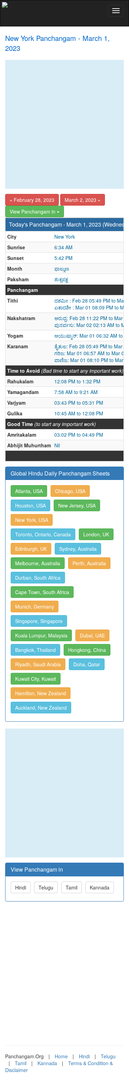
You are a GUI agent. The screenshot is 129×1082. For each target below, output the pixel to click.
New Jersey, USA (77, 505)
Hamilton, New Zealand (40, 693)
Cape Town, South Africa (42, 592)
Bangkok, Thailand (35, 649)
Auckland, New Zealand (41, 707)
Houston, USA (30, 505)
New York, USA (31, 519)
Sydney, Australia (78, 548)
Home (61, 1056)
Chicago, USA (70, 491)
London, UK (96, 534)
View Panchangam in (33, 211)
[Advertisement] (64, 124)
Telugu (46, 887)
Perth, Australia (89, 563)
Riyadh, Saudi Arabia (38, 664)
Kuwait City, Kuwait (35, 678)
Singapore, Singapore (39, 620)
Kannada (99, 887)
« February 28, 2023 (32, 199)
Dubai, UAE (92, 635)
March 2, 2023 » (82, 199)
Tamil (71, 887)
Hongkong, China (87, 649)
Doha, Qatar (86, 664)
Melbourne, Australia (37, 563)
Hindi (20, 887)
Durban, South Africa (38, 577)
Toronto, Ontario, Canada (43, 534)
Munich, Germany (34, 606)
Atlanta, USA (29, 491)
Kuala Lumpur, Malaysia (41, 635)
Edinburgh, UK (31, 548)
